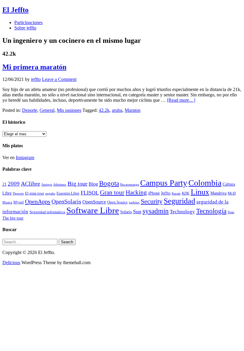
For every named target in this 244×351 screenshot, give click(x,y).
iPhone (154, 193)
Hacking (136, 192)
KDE (186, 193)
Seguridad (179, 201)
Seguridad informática (47, 212)
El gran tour (34, 193)
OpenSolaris (66, 201)
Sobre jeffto (25, 27)
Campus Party (163, 182)
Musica (7, 202)
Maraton (132, 110)
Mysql (18, 202)
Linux (200, 192)
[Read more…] (181, 100)
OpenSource (94, 201)
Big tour (77, 184)
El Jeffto (15, 10)
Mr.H (232, 193)
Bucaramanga (129, 184)
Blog (93, 184)
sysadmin (156, 211)
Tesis (231, 212)
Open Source (117, 202)
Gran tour (112, 192)
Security (151, 201)
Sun (137, 211)
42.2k (104, 110)
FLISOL (90, 193)
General (47, 110)
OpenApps (37, 201)
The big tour (13, 218)
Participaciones (28, 22)
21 (4, 184)
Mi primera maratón (34, 67)
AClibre (30, 184)
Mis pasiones (69, 110)
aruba (117, 110)
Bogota (109, 183)
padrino (134, 202)
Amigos (46, 184)
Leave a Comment (59, 79)
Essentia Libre (68, 193)
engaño (50, 193)
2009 (14, 184)
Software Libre (92, 210)
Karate (176, 193)
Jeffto (166, 193)
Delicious (11, 262)
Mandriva (218, 193)
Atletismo (59, 184)
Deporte (29, 110)
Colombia (204, 182)
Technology (182, 211)
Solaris (126, 211)
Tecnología (211, 211)
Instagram (25, 157)
